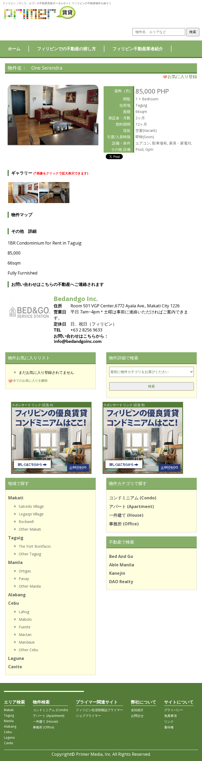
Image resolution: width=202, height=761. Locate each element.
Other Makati (30, 529)
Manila (15, 562)
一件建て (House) (126, 515)
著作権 (169, 727)
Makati (15, 498)
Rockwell (26, 521)
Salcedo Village (31, 506)
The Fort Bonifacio (35, 546)
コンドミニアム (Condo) (132, 498)
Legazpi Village (31, 513)
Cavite (15, 667)
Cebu (13, 603)
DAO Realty (121, 581)
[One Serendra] (53, 143)
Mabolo (25, 619)
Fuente (25, 626)
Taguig (15, 538)
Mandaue (27, 642)
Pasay (24, 578)
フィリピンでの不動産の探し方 (66, 48)
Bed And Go (121, 556)
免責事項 (170, 715)
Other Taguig (30, 553)
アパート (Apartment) (131, 506)
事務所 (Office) (124, 524)
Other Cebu (28, 649)
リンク (169, 721)
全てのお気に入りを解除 (30, 380)
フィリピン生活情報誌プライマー (99, 710)
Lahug (24, 611)
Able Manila (121, 565)
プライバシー (173, 710)
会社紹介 (137, 710)
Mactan (25, 634)
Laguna (16, 658)
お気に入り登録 (182, 76)
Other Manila (30, 586)
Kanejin (117, 573)
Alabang (17, 595)
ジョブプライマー (88, 715)
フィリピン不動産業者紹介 (138, 48)
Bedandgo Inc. (76, 298)
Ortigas (25, 570)
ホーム (14, 48)
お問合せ (137, 715)
